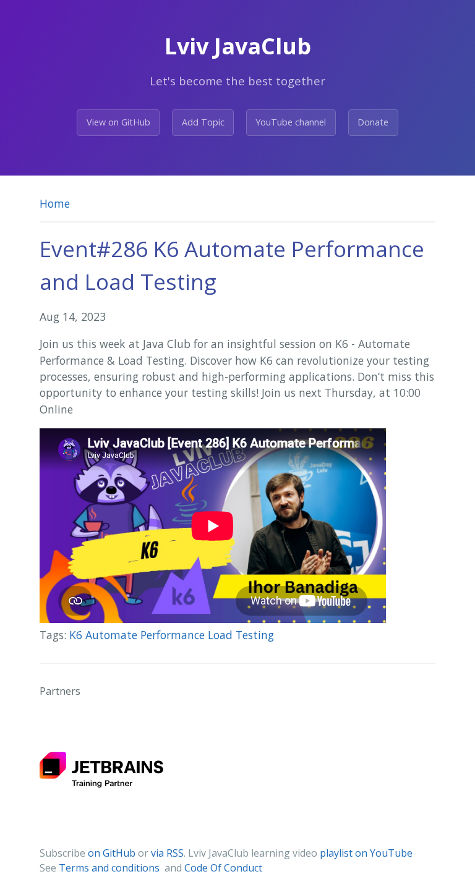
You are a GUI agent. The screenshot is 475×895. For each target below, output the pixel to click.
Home (55, 203)
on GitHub (111, 853)
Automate (112, 634)
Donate (372, 122)
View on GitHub (118, 122)
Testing (255, 634)
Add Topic (203, 122)
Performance (174, 634)
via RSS (167, 853)
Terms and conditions (110, 868)
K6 (77, 634)
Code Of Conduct (223, 868)
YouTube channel (290, 122)
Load (222, 634)
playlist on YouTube (366, 853)
